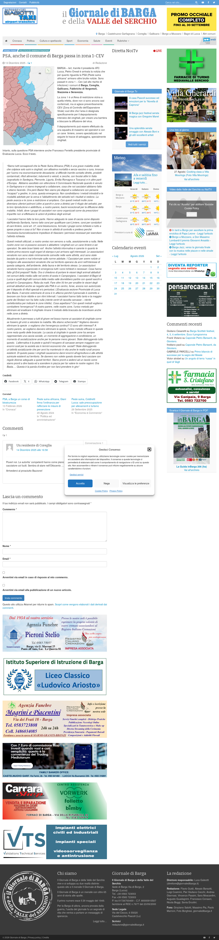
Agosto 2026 (137, 256)
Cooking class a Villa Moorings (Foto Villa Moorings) (192, 173)
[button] (149, 449)
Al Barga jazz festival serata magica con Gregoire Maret (144, 114)
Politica (31, 40)
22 (151, 283)
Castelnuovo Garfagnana (121, 33)
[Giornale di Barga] (109, 16)
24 (115, 288)
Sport (69, 40)
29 (151, 288)
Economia (83, 40)
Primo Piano (10, 50)
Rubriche (122, 40)
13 (137, 277)
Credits (45, 937)
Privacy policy (34, 937)
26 (129, 288)
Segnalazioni (10, 2)
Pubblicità (34, 2)
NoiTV (209, 40)
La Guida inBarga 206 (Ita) (191, 466)
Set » (159, 256)
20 (137, 283)
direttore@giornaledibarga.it (183, 883)
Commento (10, 509)
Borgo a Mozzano (171, 33)
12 (129, 277)
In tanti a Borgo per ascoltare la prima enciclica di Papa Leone (191, 231)
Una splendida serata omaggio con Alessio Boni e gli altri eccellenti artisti (144, 131)
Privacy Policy (116, 490)
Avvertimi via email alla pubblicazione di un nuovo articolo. (37, 590)
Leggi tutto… (140, 182)
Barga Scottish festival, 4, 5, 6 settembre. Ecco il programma (191, 332)
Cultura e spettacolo (50, 40)
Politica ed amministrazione (34, 50)
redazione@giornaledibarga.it (128, 924)
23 (158, 283)
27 (137, 288)
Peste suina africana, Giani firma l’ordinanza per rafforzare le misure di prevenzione (51, 404)
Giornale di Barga (18, 937)
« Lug (115, 256)
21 (144, 283)
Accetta (80, 483)
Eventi (108, 40)
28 (144, 288)
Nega (107, 483)
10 (115, 277)
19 (129, 283)
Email (6, 558)
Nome (7, 546)
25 (122, 288)
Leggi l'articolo (205, 233)
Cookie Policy (101, 490)
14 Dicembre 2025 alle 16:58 (32, 450)
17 (115, 283)
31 (115, 293)
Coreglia (142, 33)
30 (158, 288)
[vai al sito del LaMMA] (146, 232)
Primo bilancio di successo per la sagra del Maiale (189, 353)
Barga (101, 33)
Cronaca (17, 40)
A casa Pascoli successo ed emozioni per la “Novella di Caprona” (144, 101)
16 (158, 277)
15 (151, 277)
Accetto (192, 214)
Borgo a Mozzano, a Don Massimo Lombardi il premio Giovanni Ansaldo (189, 238)
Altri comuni (209, 33)
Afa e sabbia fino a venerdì (145, 176)
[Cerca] (196, 2)
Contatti (23, 2)
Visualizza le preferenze (136, 483)
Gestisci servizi (76, 474)
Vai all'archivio (191, 179)
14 (144, 277)
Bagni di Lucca (192, 33)
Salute (96, 40)
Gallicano (154, 33)
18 (122, 283)
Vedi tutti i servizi (137, 144)
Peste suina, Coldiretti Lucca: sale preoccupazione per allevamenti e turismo (87, 402)
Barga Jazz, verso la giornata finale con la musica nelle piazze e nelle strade (191, 248)
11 (122, 277)
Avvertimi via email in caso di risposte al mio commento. (35, 577)
